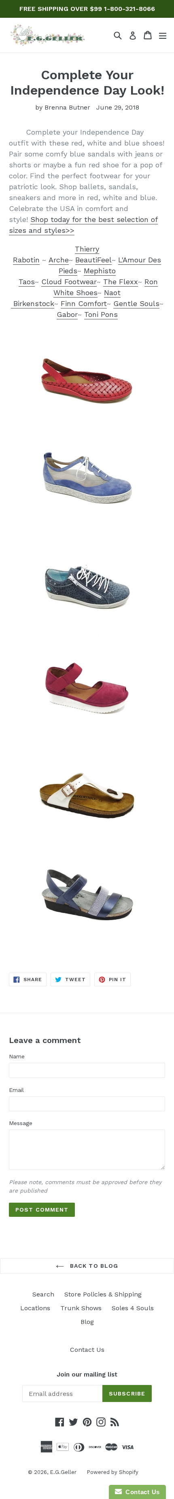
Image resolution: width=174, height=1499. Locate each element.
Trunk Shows (81, 1308)
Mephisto (100, 270)
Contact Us (87, 1349)
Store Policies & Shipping (103, 1294)
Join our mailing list (87, 1374)
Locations (35, 1308)
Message (20, 1123)
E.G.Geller (63, 1472)
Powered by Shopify (112, 1472)
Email (16, 1090)
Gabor (67, 314)
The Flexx (120, 281)
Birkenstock (32, 303)
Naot (112, 292)
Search (43, 1294)
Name (17, 1056)
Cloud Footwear (69, 281)
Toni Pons (101, 314)
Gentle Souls (136, 303)
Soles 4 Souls (133, 1308)
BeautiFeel (93, 259)
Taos (27, 281)
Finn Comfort (84, 303)
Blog (87, 1322)
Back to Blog (93, 1266)
